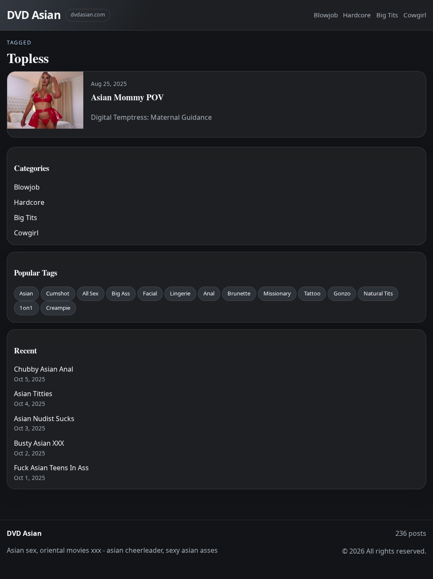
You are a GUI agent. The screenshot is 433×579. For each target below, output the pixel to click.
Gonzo (342, 293)
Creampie (58, 308)
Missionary (277, 293)
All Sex (90, 293)
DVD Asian (33, 14)
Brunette (238, 293)
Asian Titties (33, 393)
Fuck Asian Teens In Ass (51, 467)
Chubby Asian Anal (43, 369)
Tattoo (312, 293)
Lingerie (180, 293)
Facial (150, 293)
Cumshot (57, 293)
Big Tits (387, 15)
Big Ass (121, 293)
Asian (26, 293)
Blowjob (326, 15)
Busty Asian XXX (39, 443)
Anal (208, 293)
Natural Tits (378, 293)
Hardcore (357, 15)
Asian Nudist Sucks (44, 418)
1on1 (26, 308)
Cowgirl (414, 15)
